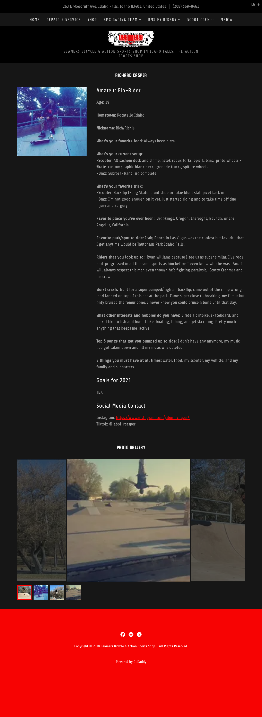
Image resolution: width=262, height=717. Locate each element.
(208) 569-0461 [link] (186, 6)
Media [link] (226, 20)
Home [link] (35, 20)
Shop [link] (92, 20)
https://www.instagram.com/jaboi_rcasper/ (153, 417)
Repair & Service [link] (63, 20)
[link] (131, 39)
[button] (123, 19)
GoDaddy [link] (140, 662)
